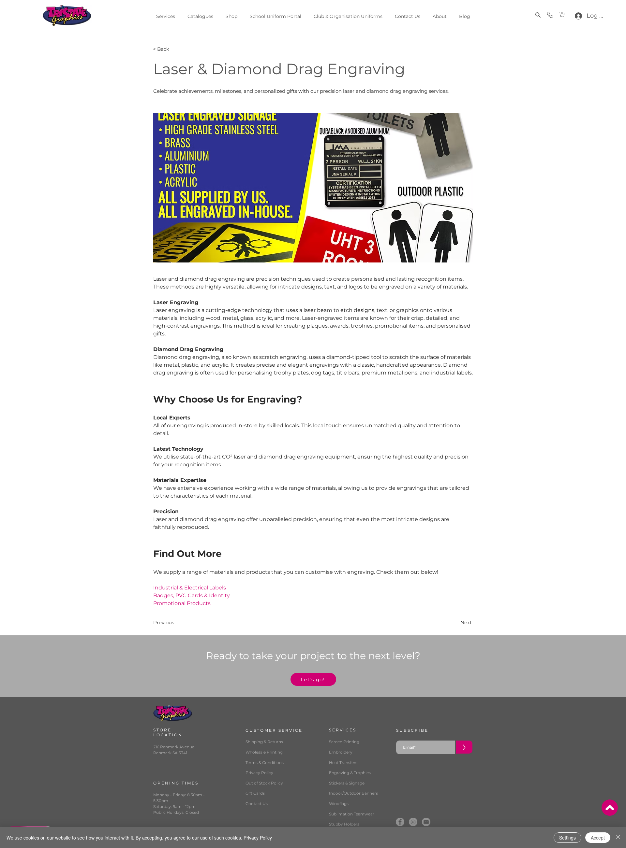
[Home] (610, 807)
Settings (567, 837)
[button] (537, 15)
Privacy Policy (258, 837)
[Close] (618, 837)
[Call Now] (550, 15)
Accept (598, 837)
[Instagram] (413, 822)
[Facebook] (400, 822)
